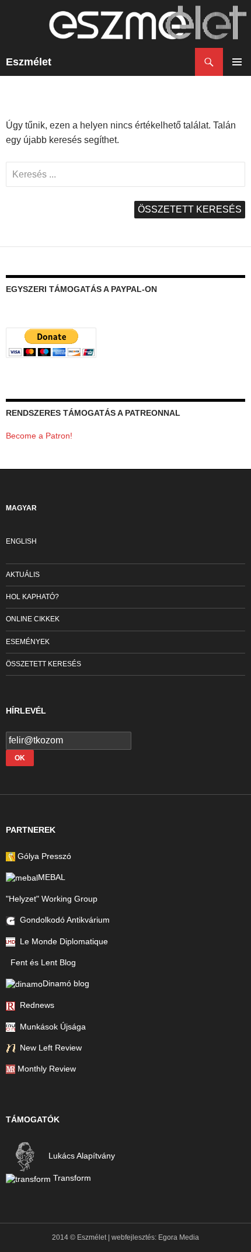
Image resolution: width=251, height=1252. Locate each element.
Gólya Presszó (43, 856)
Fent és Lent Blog (41, 962)
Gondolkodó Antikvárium (62, 919)
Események (28, 642)
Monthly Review (45, 1068)
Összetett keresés (190, 209)
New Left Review (48, 1047)
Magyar (21, 508)
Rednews (34, 1005)
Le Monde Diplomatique (61, 941)
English (21, 541)
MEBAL (51, 877)
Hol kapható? (32, 597)
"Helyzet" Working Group (51, 898)
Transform (71, 1178)
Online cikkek (33, 619)
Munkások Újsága (50, 1026)
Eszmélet (28, 62)
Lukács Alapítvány (80, 1156)
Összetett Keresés (43, 664)
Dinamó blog (66, 983)
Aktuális (23, 575)
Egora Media (178, 1237)
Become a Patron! (39, 435)
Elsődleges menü (237, 62)
